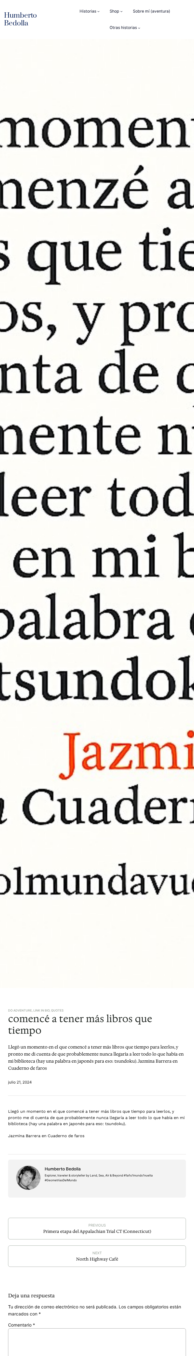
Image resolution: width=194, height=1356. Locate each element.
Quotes (57, 1010)
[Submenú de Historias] (98, 11)
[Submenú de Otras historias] (139, 27)
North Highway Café (97, 1259)
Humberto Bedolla (20, 19)
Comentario (21, 1325)
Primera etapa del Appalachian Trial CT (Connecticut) (97, 1231)
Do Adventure (20, 1010)
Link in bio (41, 1010)
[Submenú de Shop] (121, 11)
